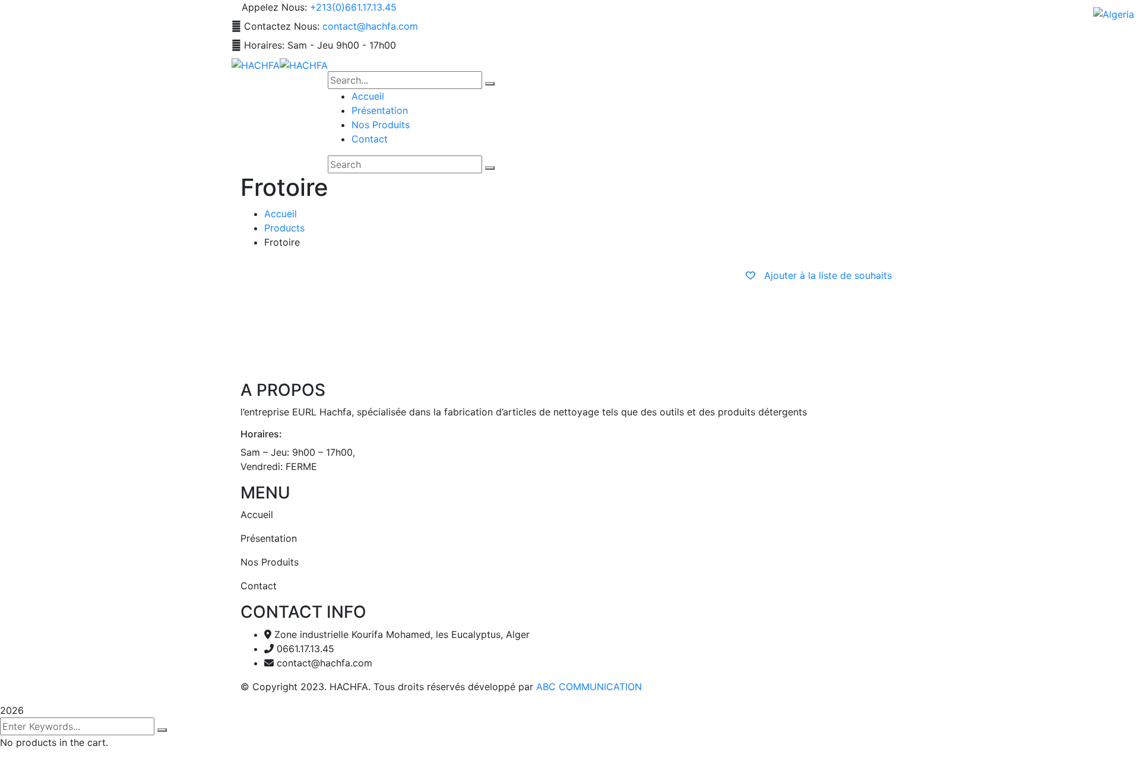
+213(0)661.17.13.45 (353, 7)
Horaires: (264, 45)
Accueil (280, 214)
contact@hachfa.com (370, 26)
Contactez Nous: (281, 26)
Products (284, 228)
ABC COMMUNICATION (589, 687)
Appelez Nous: (274, 7)
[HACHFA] (256, 64)
